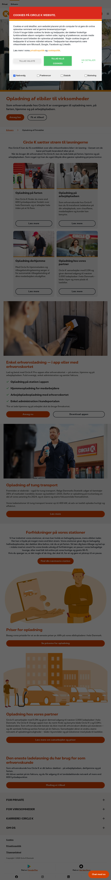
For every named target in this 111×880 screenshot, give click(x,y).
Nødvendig (20, 75)
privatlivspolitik (37, 50)
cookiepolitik (54, 50)
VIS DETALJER (88, 60)
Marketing (91, 75)
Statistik (67, 75)
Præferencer (45, 75)
